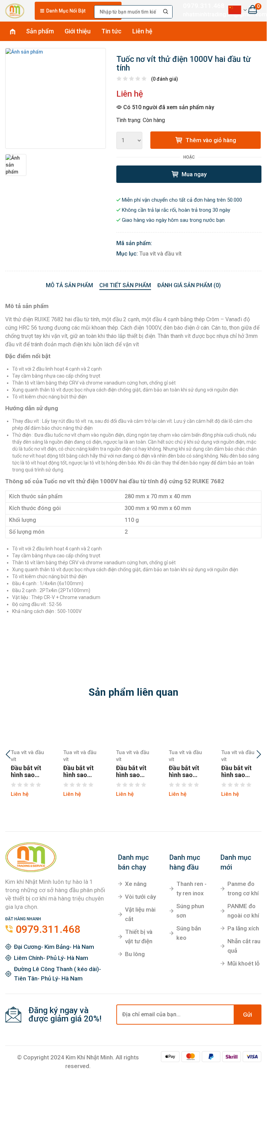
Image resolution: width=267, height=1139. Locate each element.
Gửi (247, 1014)
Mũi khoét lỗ (243, 963)
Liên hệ (142, 31)
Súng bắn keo (188, 933)
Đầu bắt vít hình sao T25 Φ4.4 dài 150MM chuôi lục (237, 771)
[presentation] (8, 755)
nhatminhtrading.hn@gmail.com (200, 14)
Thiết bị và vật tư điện (138, 936)
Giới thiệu (78, 31)
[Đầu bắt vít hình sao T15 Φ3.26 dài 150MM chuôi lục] (28, 728)
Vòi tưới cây (140, 896)
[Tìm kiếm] (166, 12)
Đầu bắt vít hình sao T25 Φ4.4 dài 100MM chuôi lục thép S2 (185, 771)
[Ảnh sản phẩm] (56, 98)
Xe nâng (136, 883)
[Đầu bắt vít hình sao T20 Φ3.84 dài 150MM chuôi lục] (133, 728)
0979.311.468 (200, 6)
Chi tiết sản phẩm (125, 285)
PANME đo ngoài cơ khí (243, 911)
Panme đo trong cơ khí (243, 888)
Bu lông (135, 954)
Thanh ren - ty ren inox (191, 888)
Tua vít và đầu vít (160, 253)
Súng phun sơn (190, 911)
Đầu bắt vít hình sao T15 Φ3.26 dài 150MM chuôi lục (27, 771)
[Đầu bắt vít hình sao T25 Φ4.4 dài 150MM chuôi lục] (239, 728)
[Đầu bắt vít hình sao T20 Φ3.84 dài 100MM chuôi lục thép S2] (81, 728)
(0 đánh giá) (164, 79)
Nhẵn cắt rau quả (243, 946)
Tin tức (111, 31)
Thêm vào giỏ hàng (210, 140)
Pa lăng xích (243, 928)
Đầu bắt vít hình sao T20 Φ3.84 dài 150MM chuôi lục (132, 771)
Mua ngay (193, 174)
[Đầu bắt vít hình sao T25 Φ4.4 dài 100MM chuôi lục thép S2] (186, 728)
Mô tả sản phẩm (69, 285)
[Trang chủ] (14, 10)
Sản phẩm (40, 31)
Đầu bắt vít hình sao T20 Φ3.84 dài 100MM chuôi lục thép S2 (79, 771)
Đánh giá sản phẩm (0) (189, 285)
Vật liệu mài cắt (140, 914)
